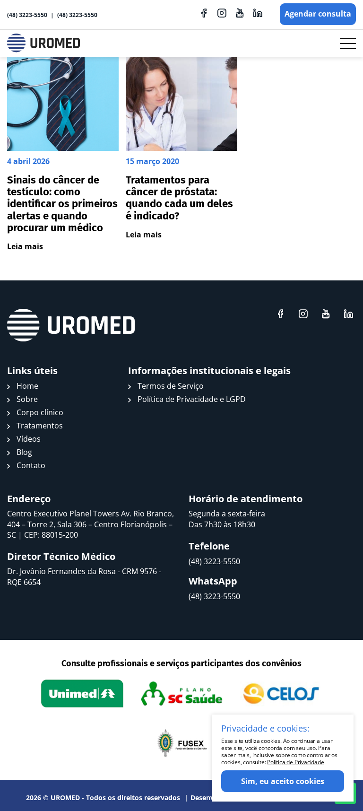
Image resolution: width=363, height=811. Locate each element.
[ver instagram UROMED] (221, 12)
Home (27, 386)
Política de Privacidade (295, 762)
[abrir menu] (348, 43)
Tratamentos (40, 425)
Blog (24, 452)
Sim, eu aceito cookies (282, 781)
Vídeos (29, 439)
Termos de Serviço (171, 386)
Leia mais (25, 246)
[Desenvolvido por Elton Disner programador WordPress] (71, 325)
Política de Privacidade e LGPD (192, 399)
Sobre (27, 399)
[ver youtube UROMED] (239, 12)
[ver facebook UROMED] (204, 12)
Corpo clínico (40, 412)
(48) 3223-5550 (27, 15)
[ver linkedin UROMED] (257, 12)
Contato (31, 465)
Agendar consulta (318, 14)
